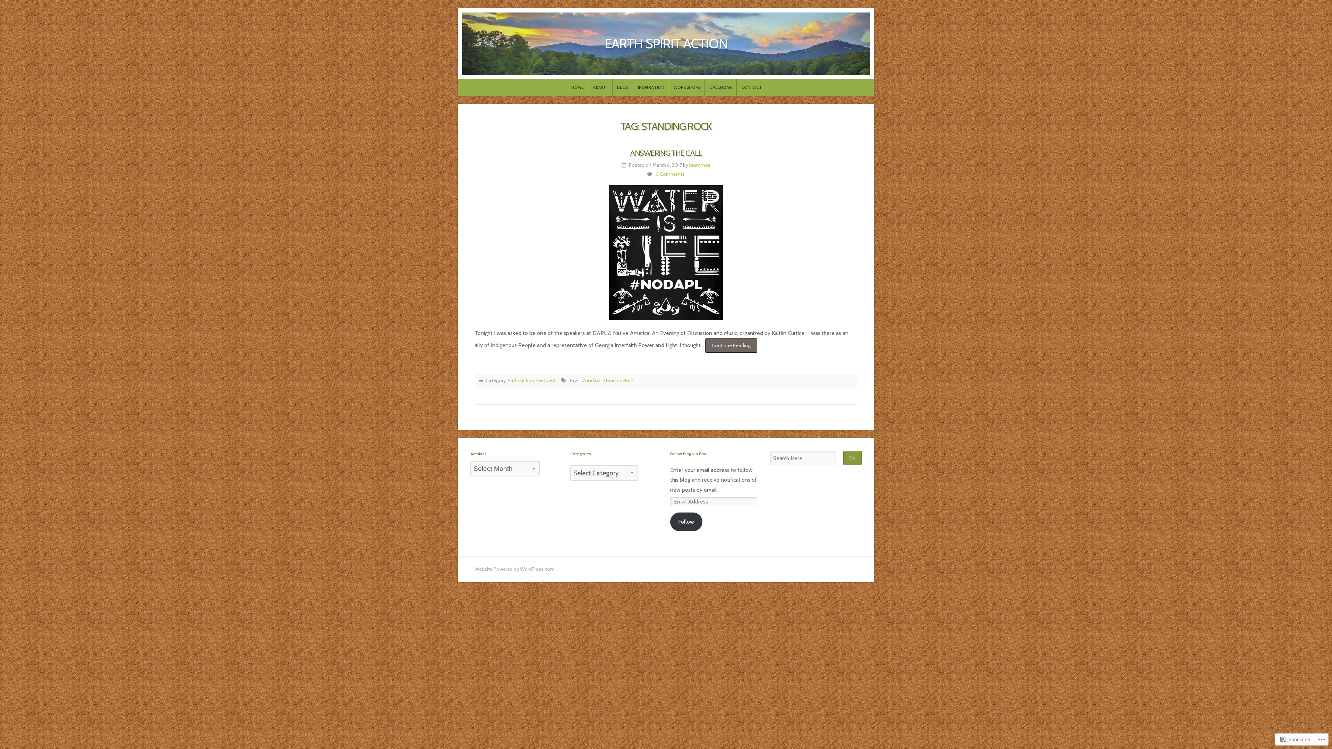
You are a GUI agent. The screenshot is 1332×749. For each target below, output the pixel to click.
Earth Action (521, 380)
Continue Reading (728, 347)
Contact (751, 87)
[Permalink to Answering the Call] (666, 252)
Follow (686, 521)
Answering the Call (666, 153)
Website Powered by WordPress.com (515, 569)
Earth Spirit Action (666, 43)
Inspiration (651, 87)
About (600, 87)
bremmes (699, 165)
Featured (545, 380)
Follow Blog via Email (690, 453)
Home (577, 87)
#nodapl (591, 380)
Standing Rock (618, 380)
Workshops (687, 87)
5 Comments (670, 174)
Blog (623, 87)
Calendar (720, 87)
